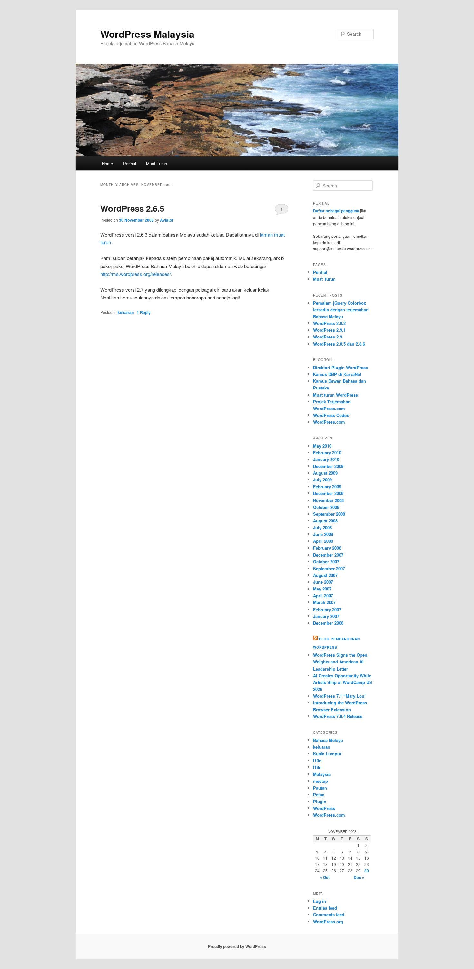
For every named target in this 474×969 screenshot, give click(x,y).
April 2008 (323, 541)
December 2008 (328, 493)
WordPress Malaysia (147, 34)
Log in (319, 901)
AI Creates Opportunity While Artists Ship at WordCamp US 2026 (342, 682)
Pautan (320, 788)
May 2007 (322, 589)
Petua (318, 795)
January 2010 (326, 459)
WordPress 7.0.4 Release (337, 716)
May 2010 (322, 446)
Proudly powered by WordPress (237, 946)
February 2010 (327, 452)
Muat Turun (156, 163)
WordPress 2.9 (327, 337)
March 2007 (324, 602)
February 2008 (327, 548)
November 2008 (328, 500)
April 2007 (323, 595)
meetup (320, 781)
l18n (317, 767)
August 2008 (325, 521)
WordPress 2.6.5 (132, 208)
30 (366, 870)
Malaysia (322, 774)
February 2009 (327, 486)
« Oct (325, 877)
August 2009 (325, 473)
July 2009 (322, 480)
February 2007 (327, 609)
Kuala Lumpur (327, 754)
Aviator (166, 220)
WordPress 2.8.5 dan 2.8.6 (339, 344)
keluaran (126, 312)
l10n (317, 760)
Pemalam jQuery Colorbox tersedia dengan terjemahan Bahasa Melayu (341, 309)
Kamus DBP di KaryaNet (337, 374)
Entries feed (325, 908)
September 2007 (329, 568)
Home (107, 163)
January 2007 (326, 616)
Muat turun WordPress (335, 395)
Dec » (359, 877)
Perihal (129, 163)
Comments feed (328, 915)
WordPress (324, 808)
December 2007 (328, 555)
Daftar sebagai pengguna (336, 211)
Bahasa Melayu (328, 740)
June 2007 (323, 582)
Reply (144, 312)
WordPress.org (328, 921)
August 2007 (325, 575)
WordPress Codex (331, 415)
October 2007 (326, 562)
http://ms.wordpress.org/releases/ (135, 273)
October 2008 (326, 507)
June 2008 (323, 534)
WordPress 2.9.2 (329, 323)
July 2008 (322, 527)
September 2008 (329, 514)
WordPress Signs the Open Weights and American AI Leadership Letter (340, 661)
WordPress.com (329, 422)
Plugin (319, 801)
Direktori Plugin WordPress (340, 367)
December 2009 (328, 466)
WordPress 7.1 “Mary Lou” (340, 696)
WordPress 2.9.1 (329, 330)
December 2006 (328, 623)
